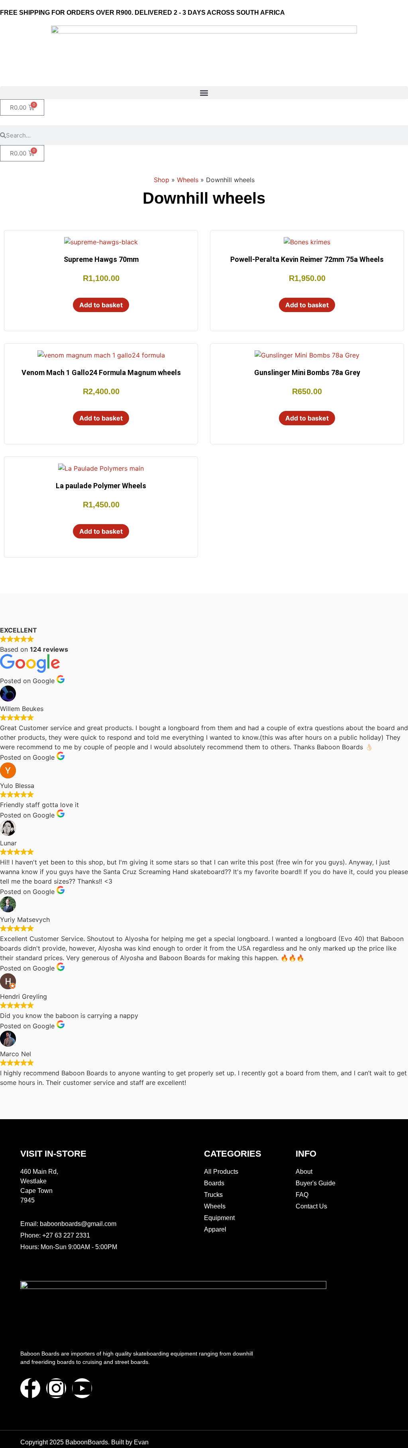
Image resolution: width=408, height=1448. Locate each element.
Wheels (187, 180)
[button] (204, 92)
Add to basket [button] (101, 305)
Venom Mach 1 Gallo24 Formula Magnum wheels (101, 372)
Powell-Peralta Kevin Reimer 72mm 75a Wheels (307, 259)
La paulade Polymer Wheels (101, 485)
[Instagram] (56, 1388)
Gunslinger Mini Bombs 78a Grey (307, 372)
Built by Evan (130, 1442)
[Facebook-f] (30, 1388)
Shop (161, 180)
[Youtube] (82, 1388)
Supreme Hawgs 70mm (101, 259)
